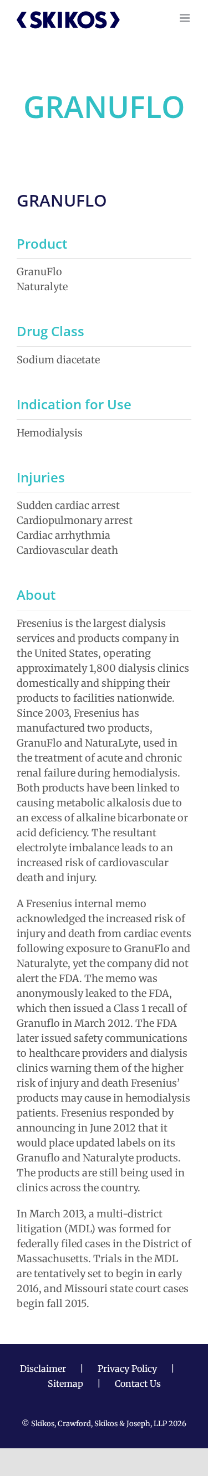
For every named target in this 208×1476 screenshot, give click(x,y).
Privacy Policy (127, 1368)
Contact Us (138, 1383)
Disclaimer (43, 1368)
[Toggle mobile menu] (185, 18)
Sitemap (65, 1383)
